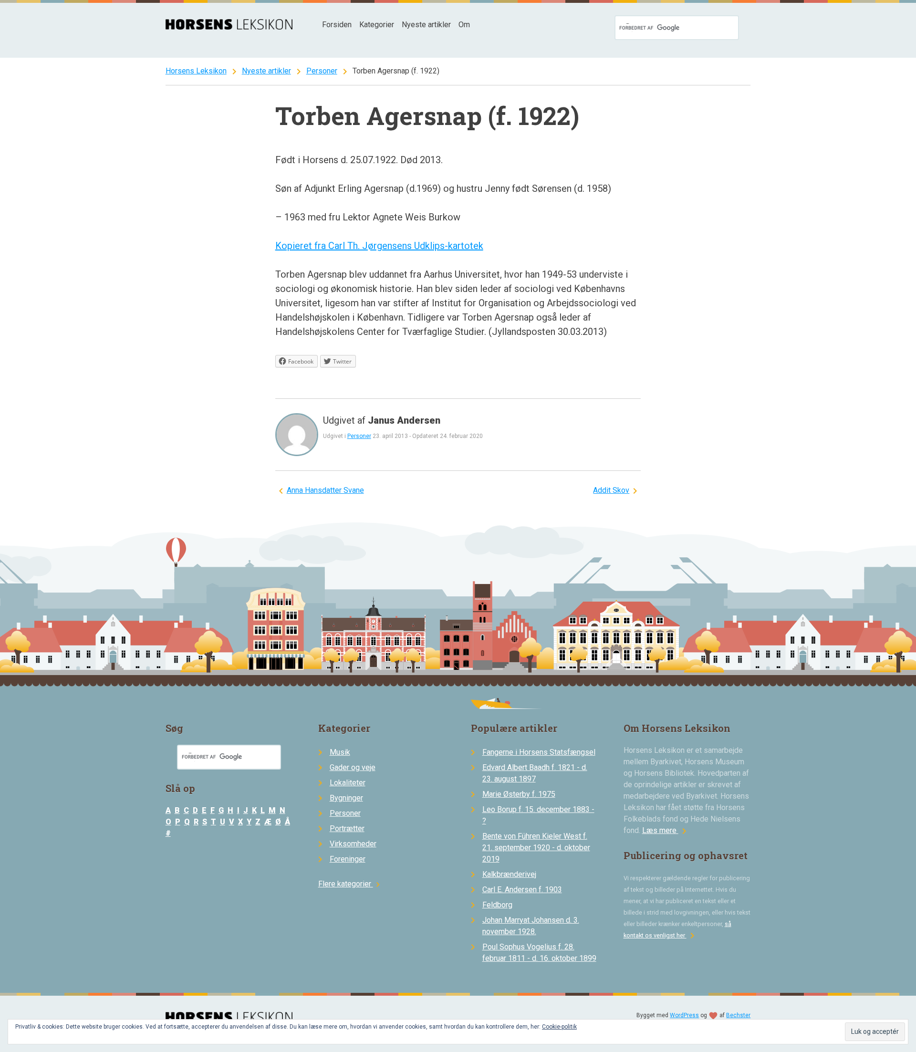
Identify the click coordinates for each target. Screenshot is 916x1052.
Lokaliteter (347, 782)
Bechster (738, 1015)
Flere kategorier (350, 883)
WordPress (684, 1015)
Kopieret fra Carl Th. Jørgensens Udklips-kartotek (379, 245)
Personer (321, 70)
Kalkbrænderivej (509, 874)
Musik (340, 752)
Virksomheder (353, 843)
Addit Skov (611, 490)
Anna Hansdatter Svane (325, 490)
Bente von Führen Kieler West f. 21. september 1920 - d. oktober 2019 (536, 848)
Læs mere (666, 830)
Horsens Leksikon (196, 70)
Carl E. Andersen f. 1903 (522, 889)
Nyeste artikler (426, 24)
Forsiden (337, 24)
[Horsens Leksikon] (229, 26)
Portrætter (347, 828)
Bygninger (346, 797)
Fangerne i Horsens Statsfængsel (538, 752)
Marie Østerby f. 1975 (518, 794)
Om (464, 24)
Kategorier (376, 24)
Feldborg (497, 904)
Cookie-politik (559, 1026)
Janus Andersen (404, 420)
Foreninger (347, 859)
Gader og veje (352, 767)
